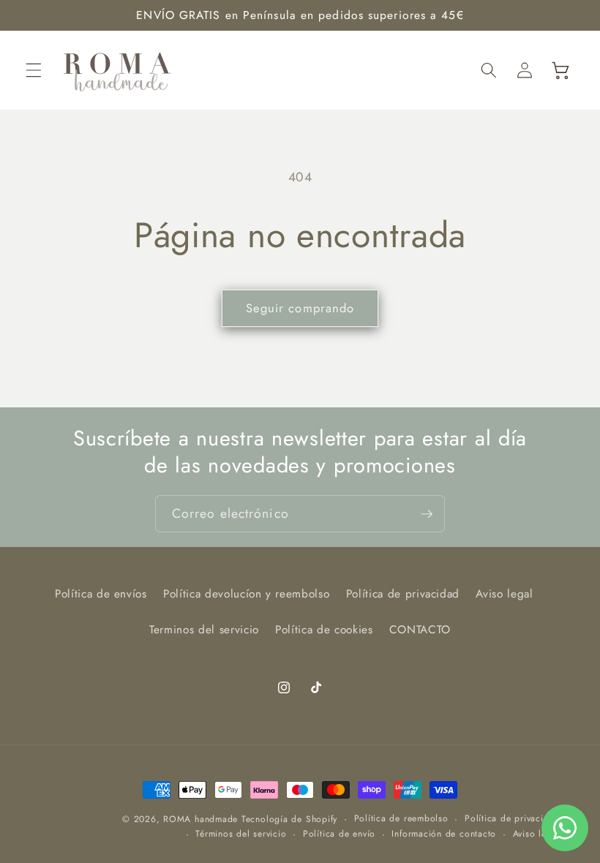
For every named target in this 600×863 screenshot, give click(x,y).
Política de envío (339, 833)
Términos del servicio (240, 833)
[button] (33, 70)
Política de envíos (101, 594)
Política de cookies (324, 630)
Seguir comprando (300, 308)
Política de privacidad (403, 594)
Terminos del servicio (204, 630)
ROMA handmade (200, 819)
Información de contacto (443, 833)
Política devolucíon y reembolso (246, 594)
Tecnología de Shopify (289, 819)
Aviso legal (504, 594)
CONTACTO (420, 630)
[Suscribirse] (426, 514)
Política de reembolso (401, 818)
